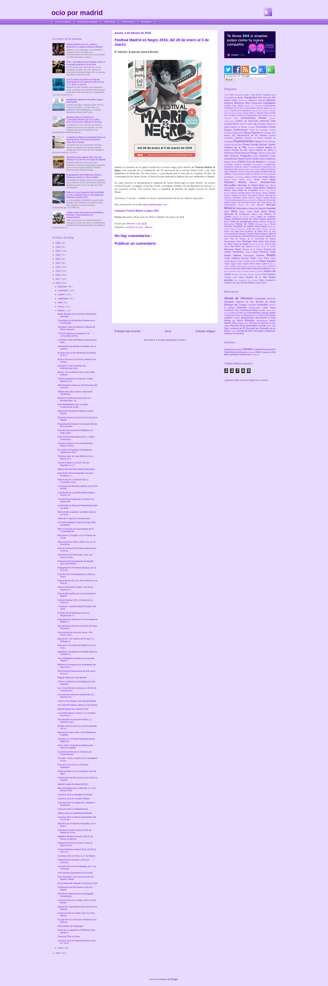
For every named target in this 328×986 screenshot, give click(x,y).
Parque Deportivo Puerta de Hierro (241, 219)
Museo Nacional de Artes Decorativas (241, 195)
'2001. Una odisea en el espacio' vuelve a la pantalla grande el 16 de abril (85, 63)
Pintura (273, 224)
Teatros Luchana (257, 271)
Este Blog (109, 21)
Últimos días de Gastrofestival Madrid (75, 813)
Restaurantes (230, 241)
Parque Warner (260, 222)
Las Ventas (263, 177)
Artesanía (267, 98)
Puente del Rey (269, 229)
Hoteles (227, 162)
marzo (61, 306)
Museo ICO (250, 193)
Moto (267, 185)
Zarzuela (236, 283)
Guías (262, 159)
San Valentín (247, 246)
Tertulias (258, 274)
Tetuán (242, 354)
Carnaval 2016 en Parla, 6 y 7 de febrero (76, 856)
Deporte (256, 132)
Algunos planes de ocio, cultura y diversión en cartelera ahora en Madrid (84, 45)
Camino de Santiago (253, 106)
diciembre (63, 286)
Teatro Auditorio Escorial (237, 258)
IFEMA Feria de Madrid (251, 161)
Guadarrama (230, 315)
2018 (58, 275)
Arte (260, 97)
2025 (58, 247)
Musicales (271, 205)
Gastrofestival (230, 159)
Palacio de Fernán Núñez (245, 217)
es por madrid (62, 21)
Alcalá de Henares (239, 298)
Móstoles (250, 320)
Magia (273, 179)
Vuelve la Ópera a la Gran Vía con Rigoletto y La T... (73, 464)
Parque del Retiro (246, 224)
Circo (236, 123)
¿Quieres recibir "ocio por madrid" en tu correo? (246, 380)
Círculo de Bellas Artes (234, 133)
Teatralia (261, 255)
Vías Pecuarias (241, 280)
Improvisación (258, 164)
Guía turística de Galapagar (70, 926)
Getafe (272, 313)
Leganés (229, 318)
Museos (261, 205)
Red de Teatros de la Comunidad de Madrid (253, 239)
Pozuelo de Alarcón (259, 323)
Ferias (246, 144)
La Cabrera (260, 315)
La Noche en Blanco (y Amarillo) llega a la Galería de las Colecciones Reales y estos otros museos (85, 139)
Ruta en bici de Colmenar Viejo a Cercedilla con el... (73, 480)
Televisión (244, 274)
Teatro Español (267, 261)
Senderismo (239, 252)
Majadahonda (248, 318)
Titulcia (234, 331)
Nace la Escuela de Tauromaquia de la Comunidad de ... (76, 530)
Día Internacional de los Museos (250, 135)
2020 (58, 267)
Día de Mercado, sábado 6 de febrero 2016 (78, 883)
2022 (58, 259)
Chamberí (258, 349)
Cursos (272, 130)
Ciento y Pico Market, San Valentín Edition (77, 701)
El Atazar (233, 313)
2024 (58, 251)
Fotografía (246, 155)
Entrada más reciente (127, 331)
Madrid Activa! (231, 180)
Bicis (248, 103)
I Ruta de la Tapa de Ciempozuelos (74, 518)
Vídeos (262, 280)
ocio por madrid (77, 12)
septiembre (63, 298)
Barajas (239, 349)
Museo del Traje (247, 205)
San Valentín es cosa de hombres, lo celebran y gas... (74, 720)
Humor (234, 162)
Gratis (255, 158)
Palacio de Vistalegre (266, 217)
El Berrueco (242, 313)
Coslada (262, 310)
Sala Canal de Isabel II (239, 244)
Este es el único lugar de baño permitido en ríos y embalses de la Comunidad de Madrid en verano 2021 (85, 195)
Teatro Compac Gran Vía (248, 261)
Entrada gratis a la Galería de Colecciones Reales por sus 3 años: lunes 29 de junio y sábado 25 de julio (84, 119)
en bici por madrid (87, 21)
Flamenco (235, 156)
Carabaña (252, 305)
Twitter (242, 277)
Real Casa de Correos (244, 234)
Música (148, 227)
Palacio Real (257, 214)
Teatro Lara (236, 266)
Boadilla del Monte (266, 302)
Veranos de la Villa (257, 277)
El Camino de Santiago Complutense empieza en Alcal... (75, 451)
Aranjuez (230, 301)
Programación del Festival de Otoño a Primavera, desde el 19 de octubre (83, 176)
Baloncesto (244, 100)
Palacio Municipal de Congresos (250, 212)
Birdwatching (257, 103)
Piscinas (228, 226)
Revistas (247, 241)
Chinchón (243, 307)
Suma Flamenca (261, 252)
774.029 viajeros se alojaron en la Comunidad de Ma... (73, 334)
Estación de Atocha (255, 138)
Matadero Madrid (237, 182)
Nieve (227, 211)
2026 (58, 243)
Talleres (238, 255)
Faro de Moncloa (269, 141)
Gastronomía (244, 158)
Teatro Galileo (243, 264)
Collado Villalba (269, 308)
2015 (58, 953)
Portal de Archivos (238, 229)
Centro (247, 349)
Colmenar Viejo (232, 310)
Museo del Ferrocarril (241, 202)
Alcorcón (271, 298)
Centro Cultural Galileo (233, 113)
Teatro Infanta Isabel (258, 264)
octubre (61, 294)
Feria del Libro (236, 145)
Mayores (255, 182)
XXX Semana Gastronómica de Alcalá (75, 873)
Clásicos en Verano (239, 127)
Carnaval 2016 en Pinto (69, 936)
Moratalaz (252, 352)
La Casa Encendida (251, 172)
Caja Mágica (238, 106)
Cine (273, 120)
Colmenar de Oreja (249, 310)
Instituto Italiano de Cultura (249, 169)
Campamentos (269, 106)
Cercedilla (263, 304)
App (254, 95)
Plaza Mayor (261, 226)
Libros (272, 176)
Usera (249, 354)
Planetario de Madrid (244, 226)
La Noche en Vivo (134, 227)
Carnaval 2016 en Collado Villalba (74, 798)
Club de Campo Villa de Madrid (253, 124)
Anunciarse (128, 21)
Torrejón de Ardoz (245, 331)
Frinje (256, 156)
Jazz (226, 171)
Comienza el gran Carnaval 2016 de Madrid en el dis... (74, 831)
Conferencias (241, 129)
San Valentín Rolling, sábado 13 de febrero (78, 705)
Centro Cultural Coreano (266, 111)
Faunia (227, 145)
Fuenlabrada (254, 313)
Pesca (266, 224)
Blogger (174, 979)
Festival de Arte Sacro (243, 150)
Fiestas (254, 152)
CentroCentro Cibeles (255, 118)
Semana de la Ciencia (253, 249)
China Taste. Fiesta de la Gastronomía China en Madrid (75, 746)
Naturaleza (242, 208)
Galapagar (264, 313)
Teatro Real (246, 268)
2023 (58, 255)
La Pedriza (239, 177)
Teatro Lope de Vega (252, 266)
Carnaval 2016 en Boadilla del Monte (75, 794)
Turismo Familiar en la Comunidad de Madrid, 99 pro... (75, 444)
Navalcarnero (262, 320)
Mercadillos (231, 185)
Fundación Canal (267, 156)
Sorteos (249, 252)
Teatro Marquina (269, 266)
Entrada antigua (205, 331)
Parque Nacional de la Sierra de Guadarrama (250, 220)
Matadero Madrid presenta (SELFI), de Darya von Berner (75, 837)
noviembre (63, 290)
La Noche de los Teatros (241, 174)
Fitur (227, 156)
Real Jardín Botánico (233, 236)
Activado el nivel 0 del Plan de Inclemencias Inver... (72, 367)
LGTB (240, 172)
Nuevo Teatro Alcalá (250, 211)
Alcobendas (261, 298)
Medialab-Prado (268, 182)
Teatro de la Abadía (261, 268)
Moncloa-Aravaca (238, 352)
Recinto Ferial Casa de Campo (257, 236)
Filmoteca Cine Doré (267, 153)
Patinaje (259, 224)
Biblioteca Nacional (257, 100)
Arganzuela (230, 349)
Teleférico (235, 274)
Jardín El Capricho (268, 169)
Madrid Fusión (262, 179)
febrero (61, 310)
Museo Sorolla (263, 198)
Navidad (271, 208)
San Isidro (235, 246)
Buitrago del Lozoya (236, 304)
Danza (247, 132)
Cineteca (228, 124)
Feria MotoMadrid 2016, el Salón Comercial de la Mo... (73, 405)
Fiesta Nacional (242, 153)
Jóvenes (233, 171)
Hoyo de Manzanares (245, 315)
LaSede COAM (251, 177)
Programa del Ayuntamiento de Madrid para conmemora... (75, 562)
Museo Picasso (249, 198)
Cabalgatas (269, 102)
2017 (58, 279)
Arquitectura (251, 97)
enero (61, 948)
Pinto (247, 323)
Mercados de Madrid (248, 185)
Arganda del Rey (246, 302)
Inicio (168, 331)
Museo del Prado (258, 202)
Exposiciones (244, 141)
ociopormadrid (260, 283)
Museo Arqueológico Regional (260, 188)
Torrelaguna (259, 331)
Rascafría (235, 325)
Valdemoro (270, 331)
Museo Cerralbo (238, 193)
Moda (262, 185)
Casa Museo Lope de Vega (256, 108)
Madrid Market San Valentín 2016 (73, 709)
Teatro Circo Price (260, 258)
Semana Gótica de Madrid (264, 246)
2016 (58, 283)
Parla (234, 323)
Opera (265, 211)
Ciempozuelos (255, 308)
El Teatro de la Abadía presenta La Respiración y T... (74, 614)
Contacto (146, 21)
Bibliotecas (240, 103)
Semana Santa (233, 249)
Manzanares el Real (265, 318)
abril (60, 302)
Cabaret (228, 106)
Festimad (252, 148)
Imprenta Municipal (243, 164)
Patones (241, 323)
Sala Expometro (258, 244)
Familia (258, 141)
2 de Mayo (229, 95)
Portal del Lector (254, 229)
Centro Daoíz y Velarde (253, 113)
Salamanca (267, 352)
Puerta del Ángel (232, 231)
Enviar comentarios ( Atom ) (172, 340)
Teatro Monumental (232, 268)
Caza (253, 111)
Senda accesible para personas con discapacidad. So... (74, 399)
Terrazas (251, 274)
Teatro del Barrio (243, 271)
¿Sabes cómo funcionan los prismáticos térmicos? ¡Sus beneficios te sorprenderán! (84, 215)
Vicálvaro (255, 355)
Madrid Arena (246, 180)
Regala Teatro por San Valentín (72, 677)
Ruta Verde (259, 241)
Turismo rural (231, 277)
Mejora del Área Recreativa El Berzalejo (76, 469)
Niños (235, 211)
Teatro (271, 255)
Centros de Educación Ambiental (253, 121)
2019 (58, 271)
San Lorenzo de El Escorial (239, 328)
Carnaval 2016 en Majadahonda (73, 809)
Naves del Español (257, 208)
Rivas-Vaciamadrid (249, 325)
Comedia (252, 127)
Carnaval (229, 108)
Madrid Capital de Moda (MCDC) (73, 784)
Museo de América (250, 200)
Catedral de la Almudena (240, 111)
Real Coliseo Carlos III (265, 234)
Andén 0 (248, 95)
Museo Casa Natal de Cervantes (241, 190)
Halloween (270, 159)
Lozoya (237, 318)
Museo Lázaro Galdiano (266, 193)
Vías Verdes (253, 280)
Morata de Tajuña (234, 320)
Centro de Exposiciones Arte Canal (252, 115)
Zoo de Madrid (247, 282)
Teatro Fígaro (230, 264)
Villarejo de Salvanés (234, 333)
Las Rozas (270, 315)
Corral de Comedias (259, 130)
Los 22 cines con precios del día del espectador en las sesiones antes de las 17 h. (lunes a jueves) (85, 82)
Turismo (271, 274)
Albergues (239, 95)
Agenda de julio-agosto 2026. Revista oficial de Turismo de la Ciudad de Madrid (85, 158)
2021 (58, 263)
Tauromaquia (249, 255)
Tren (264, 274)
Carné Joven (239, 108)
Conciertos (262, 126)
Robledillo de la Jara (267, 326)
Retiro (240, 241)
